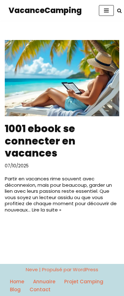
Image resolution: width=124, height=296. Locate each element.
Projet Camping (83, 281)
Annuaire (44, 281)
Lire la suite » (46, 210)
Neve (32, 269)
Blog (15, 289)
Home (17, 281)
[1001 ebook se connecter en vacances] (62, 78)
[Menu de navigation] (106, 10)
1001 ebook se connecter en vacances (40, 141)
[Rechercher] (119, 10)
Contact (40, 289)
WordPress (85, 269)
